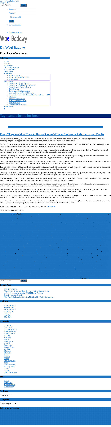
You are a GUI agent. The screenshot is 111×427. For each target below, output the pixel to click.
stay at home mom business (31, 270)
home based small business (42, 231)
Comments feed (9, 385)
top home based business (8, 272)
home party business (60, 249)
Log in (6, 381)
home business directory (74, 233)
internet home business (14, 255)
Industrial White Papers (17, 99)
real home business (95, 265)
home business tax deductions (67, 243)
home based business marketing (33, 227)
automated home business (70, 214)
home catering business (59, 245)
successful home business (50, 270)
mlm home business (39, 257)
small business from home (84, 267)
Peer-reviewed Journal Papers (19, 83)
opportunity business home (91, 259)
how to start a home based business (49, 251)
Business (7, 335)
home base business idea (75, 224)
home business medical (22, 239)
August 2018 (8, 311)
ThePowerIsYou (10, 365)
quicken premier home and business (47, 265)
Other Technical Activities (17, 105)
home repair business (75, 249)
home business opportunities (71, 239)
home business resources (12, 241)
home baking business (43, 224)
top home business (24, 272)
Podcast (7, 357)
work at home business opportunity (41, 274)
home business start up (93, 241)
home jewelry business (44, 249)
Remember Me (16, 17)
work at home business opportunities (16, 274)
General (7, 343)
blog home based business (68, 216)
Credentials (8, 73)
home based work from (80, 231)
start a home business (14, 269)
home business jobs (31, 237)
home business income (75, 235)
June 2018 (7, 315)
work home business (74, 276)
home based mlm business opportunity (20, 231)
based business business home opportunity (93, 214)
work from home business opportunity (23, 276)
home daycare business (92, 245)
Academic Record (15, 75)
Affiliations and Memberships (19, 77)
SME (71, 278)
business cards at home (100, 216)
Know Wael (8, 65)
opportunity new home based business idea (50, 261)
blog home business (84, 216)
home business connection (38, 233)
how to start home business (92, 251)
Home (6, 62)
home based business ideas (84, 226)
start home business (47, 269)
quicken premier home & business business (19, 265)
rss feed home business (23, 267)
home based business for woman (23, 226)
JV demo (7, 349)
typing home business (38, 272)
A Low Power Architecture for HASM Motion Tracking (23, 293)
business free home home (8, 218)
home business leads (45, 237)
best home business (24, 216)
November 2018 (10, 305)
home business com (21, 233)
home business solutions (76, 241)
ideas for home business (46, 253)
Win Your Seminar (10, 372)
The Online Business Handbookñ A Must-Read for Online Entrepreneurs (29, 297)
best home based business (8, 216)
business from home (25, 218)
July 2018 (7, 313)
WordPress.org (9, 387)
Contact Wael (9, 107)
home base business (59, 224)
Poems (6, 359)
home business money (53, 239)
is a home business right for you (34, 255)
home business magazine (77, 237)
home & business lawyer (8, 224)
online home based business (28, 259)
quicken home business (75, 263)
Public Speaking (10, 361)
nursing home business (101, 257)
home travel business (29, 251)
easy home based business (24, 222)
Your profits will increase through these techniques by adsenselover (27, 291)
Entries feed (8, 383)
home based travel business (62, 231)
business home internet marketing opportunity (48, 218)
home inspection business (88, 247)
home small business (90, 249)
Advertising (8, 325)
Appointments (13, 79)
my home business (53, 257)
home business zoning (16, 245)
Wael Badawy (6, 416)
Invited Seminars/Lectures (17, 101)
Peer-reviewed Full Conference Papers (22, 85)
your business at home (61, 278)
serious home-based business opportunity (60, 267)
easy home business (40, 222)
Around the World (10, 329)
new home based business (69, 257)
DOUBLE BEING (10, 289)
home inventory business (27, 249)
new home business (85, 257)
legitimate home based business (56, 255)
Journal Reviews (14, 103)
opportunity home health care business (21, 261)
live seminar (51, 206)
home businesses (30, 245)
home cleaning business (76, 245)
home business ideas (59, 235)
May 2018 (7, 317)
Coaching (7, 337)
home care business (43, 245)
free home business (86, 222)
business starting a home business (75, 218)
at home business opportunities (49, 214)
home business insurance (15, 237)
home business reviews (29, 241)
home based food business (86, 229)
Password (12, 13)
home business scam (45, 241)
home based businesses (47, 229)
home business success (19, 243)
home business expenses (91, 233)
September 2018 (10, 309)
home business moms (37, 239)
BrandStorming (9, 333)
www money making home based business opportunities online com (30, 278)
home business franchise (29, 235)
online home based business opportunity (52, 259)
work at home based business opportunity (61, 272)
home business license (60, 237)
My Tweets (4, 412)
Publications (8, 81)
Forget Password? (15, 25)
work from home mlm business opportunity (51, 276)
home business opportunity (91, 239)
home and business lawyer (26, 224)
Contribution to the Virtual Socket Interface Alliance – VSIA (29, 95)
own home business (72, 261)
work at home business (83, 272)
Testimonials (8, 71)
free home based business (71, 222)
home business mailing (94, 237)
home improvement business (68, 247)
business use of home (95, 218)
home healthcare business (49, 247)
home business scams (60, 241)
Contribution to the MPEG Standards (21, 93)
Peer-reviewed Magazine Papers (20, 87)
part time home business (88, 261)
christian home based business (39, 220)
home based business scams (29, 229)
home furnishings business (16, 247)
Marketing (7, 353)
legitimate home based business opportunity (82, 255)
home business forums (12, 235)
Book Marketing (10, 331)
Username (12, 9)
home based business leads (13, 227)
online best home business (9, 259)
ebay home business (54, 222)
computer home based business (77, 220)
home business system (35, 243)
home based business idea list (64, 226)
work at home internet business (64, 274)
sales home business (38, 267)
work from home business (85, 274)
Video (6, 368)
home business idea (45, 235)
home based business (91, 224)
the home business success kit (70, 270)
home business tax (50, 243)
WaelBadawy (4, 214)
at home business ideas (30, 214)
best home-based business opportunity (45, 216)
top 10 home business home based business (95, 270)
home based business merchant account (58, 227)
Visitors (76, 278)
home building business (97, 231)
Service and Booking (11, 67)
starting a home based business (64, 269)
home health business (32, 247)
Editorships (12, 97)
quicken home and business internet (54, 263)
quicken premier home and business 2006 (74, 265)
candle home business (20, 220)
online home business (74, 259)
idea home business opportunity (27, 253)
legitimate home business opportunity (19, 257)
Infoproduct (8, 345)
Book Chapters (14, 89)
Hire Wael (7, 64)
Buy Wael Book (9, 69)
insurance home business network (79, 253)
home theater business (14, 251)
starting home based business (86, 269)
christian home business (58, 220)
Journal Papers (9, 347)
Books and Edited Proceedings (19, 91)
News (6, 355)
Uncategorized (9, 366)
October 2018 (9, 307)
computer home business (97, 220)
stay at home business (14, 270)
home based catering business (66, 229)
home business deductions (56, 233)
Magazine (7, 351)
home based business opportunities (84, 227)
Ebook (6, 339)
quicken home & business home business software (24, 263)
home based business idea (44, 226)
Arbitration (8, 327)
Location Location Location (13, 295)
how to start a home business (72, 251)
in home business (61, 253)
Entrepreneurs (9, 341)
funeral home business (101, 222)
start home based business (30, 269)
